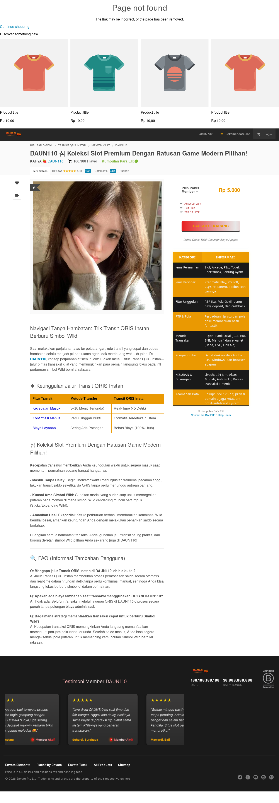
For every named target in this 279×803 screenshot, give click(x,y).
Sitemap (124, 765)
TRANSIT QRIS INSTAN (72, 145)
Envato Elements (17, 765)
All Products (103, 765)
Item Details (40, 171)
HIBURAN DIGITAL (41, 145)
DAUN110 (121, 145)
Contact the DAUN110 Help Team (211, 415)
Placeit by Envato (49, 765)
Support (124, 171)
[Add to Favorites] (17, 183)
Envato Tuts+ (78, 765)
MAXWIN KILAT (101, 145)
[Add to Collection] (17, 195)
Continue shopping (14, 26)
